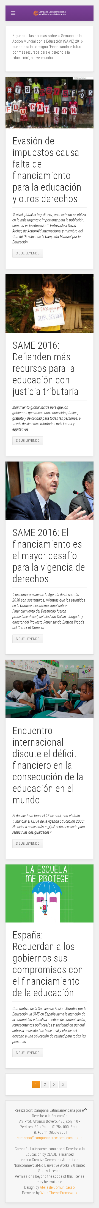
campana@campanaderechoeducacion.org (49, 1138)
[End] (63, 1084)
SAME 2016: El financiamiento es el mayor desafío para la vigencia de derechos (48, 556)
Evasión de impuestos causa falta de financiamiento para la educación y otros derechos (46, 170)
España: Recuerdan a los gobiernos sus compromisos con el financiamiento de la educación (47, 964)
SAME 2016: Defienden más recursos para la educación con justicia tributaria (45, 368)
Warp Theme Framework (58, 1193)
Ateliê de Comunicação (57, 1187)
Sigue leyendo (28, 253)
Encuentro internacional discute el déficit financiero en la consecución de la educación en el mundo (47, 765)
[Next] (54, 1084)
